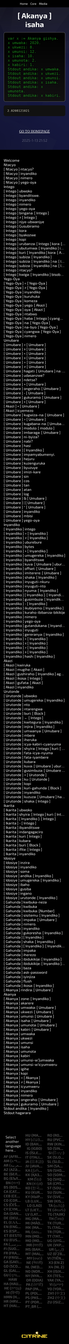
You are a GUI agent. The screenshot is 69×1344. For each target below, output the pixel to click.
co (6, 1200)
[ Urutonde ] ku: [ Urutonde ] (26, 779)
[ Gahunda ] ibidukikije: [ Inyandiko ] (33, 959)
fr (6, 1253)
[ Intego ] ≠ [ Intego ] (20, 217)
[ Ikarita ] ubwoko (18, 810)
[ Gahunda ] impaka (20, 950)
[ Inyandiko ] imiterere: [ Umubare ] (32, 573)
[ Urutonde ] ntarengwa (23, 709)
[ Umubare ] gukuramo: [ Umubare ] (32, 397)
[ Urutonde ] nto (17, 704)
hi (8, 1292)
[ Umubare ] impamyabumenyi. (29, 454)
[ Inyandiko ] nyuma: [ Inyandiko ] (31, 590)
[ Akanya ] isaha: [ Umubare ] (27, 1020)
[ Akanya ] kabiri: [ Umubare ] (27, 1029)
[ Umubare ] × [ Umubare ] (25, 401)
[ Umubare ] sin (16, 476)
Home (24, 3)
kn (28, 1183)
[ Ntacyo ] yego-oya (20, 182)
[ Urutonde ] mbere (19, 735)
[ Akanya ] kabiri (17, 1055)
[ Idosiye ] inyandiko (20, 867)
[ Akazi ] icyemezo (18, 410)
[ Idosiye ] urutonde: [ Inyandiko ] (30, 897)
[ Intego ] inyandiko (19, 200)
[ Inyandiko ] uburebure (23, 542)
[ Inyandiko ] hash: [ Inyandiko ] (29, 656)
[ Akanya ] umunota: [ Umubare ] (30, 1025)
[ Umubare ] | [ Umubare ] (24, 502)
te (49, 1210)
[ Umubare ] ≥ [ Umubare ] (25, 349)
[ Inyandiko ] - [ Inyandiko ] (25, 603)
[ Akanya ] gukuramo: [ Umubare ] (31, 1104)
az (6, 1169)
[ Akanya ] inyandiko (20, 1091)
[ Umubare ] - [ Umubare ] (24, 393)
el (6, 1222)
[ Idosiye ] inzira (17, 862)
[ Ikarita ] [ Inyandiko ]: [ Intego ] (30, 818)
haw (12, 1279)
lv (27, 1214)
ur (51, 1249)
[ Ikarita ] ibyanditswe (22, 827)
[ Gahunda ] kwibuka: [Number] (29, 911)
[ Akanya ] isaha (17, 1047)
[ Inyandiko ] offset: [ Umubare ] (30, 568)
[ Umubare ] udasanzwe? (24, 375)
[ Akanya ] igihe (16, 1069)
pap (28, 1289)
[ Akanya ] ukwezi (18, 1038)
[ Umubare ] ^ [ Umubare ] (24, 507)
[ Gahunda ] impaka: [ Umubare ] (30, 919)
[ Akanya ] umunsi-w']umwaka (29, 1060)
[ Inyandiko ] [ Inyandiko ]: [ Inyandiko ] (35, 595)
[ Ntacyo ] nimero (18, 178)
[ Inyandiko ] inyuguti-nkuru (26, 581)
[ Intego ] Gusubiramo (21, 226)
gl (6, 1270)
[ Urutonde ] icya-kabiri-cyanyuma (32, 744)
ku (27, 1192)
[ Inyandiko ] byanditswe (24, 559)
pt (27, 1302)
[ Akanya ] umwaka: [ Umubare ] (30, 1007)
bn (8, 1183)
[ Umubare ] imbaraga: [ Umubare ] (32, 432)
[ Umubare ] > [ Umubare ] (25, 344)
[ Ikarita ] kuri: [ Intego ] (23, 836)
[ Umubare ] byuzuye (21, 467)
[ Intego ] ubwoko (18, 191)
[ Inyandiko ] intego (19, 529)
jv (27, 1166)
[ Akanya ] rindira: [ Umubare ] (28, 990)
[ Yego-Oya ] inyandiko (22, 292)
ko (27, 1188)
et (6, 1235)
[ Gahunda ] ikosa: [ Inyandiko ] (29, 985)
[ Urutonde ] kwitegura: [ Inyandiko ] (33, 722)
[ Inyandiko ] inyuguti (21, 630)
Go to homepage (34, 131)
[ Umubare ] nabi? (18, 441)
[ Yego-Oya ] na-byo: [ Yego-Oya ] (31, 327)
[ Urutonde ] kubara (20, 761)
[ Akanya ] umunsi (18, 1042)
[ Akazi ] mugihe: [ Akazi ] (24, 669)
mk (28, 1227)
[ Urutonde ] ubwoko (20, 695)
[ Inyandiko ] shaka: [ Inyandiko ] (30, 577)
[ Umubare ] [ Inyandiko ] (24, 450)
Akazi (8, 660)
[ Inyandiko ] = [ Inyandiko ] (26, 533)
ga (6, 1262)
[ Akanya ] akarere (19, 1003)
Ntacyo (10, 164)
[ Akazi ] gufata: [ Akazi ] (23, 682)
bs (6, 1187)
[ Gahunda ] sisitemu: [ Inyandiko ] (32, 915)
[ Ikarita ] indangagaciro (23, 832)
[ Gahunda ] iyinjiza (19, 976)
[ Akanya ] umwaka (19, 1033)
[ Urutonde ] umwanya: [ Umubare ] (33, 731)
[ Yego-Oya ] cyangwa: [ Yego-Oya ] (32, 331)
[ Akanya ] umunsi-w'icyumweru (30, 1064)
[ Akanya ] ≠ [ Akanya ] (22, 1082)
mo (28, 1240)
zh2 (50, 1297)
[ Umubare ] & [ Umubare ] (25, 498)
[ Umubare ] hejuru (19, 458)
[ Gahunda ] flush (18, 981)
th (51, 1218)
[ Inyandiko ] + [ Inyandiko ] (26, 551)
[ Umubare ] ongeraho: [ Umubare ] (32, 388)
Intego (9, 186)
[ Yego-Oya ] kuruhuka (22, 296)
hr (6, 1301)
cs (6, 1204)
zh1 (51, 1293)
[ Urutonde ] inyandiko (22, 792)
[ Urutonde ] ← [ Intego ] (23, 717)
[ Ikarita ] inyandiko (19, 853)
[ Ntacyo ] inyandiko (20, 173)
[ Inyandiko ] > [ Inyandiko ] (26, 647)
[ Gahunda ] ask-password (25, 972)
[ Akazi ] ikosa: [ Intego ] (23, 678)
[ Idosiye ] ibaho (16, 884)
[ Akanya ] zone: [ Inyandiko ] (27, 998)
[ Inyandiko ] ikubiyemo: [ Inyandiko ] (34, 608)
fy (6, 1257)
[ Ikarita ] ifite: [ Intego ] (23, 849)
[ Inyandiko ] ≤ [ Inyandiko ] (26, 643)
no (28, 1271)
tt (49, 1236)
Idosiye (9, 858)
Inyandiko (12, 524)
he (6, 1288)
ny (27, 1275)
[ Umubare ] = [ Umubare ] (25, 362)
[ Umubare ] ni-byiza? (21, 437)
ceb (7, 1196)
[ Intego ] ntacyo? (18, 270)
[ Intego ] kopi (15, 239)
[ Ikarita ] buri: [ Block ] (22, 845)
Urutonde (11, 691)
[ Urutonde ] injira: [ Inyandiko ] (29, 726)
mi (27, 1223)
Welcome (12, 160)
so (49, 1174)
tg (50, 1214)
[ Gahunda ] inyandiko (22, 928)
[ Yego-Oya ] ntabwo (20, 314)
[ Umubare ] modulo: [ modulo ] (29, 428)
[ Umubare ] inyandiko (22, 511)
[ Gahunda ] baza (17, 968)
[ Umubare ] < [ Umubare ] (25, 353)
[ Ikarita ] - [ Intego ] (20, 823)
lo (29, 1205)
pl (27, 1293)
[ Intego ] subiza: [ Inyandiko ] (28, 257)
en (6, 1226)
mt (28, 1253)
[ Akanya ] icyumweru (21, 1086)
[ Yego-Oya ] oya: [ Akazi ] (24, 309)
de (6, 1218)
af (6, 1156)
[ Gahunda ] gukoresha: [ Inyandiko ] (33, 933)
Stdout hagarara (17, 1112)
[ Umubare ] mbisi (18, 516)
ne (28, 1262)
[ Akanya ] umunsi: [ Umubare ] (29, 1016)
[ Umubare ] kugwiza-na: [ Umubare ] (34, 415)
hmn (8, 1297)
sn (49, 1170)
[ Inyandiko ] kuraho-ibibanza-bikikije (34, 612)
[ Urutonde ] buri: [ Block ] (24, 713)
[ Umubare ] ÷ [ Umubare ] (25, 419)
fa (6, 1244)
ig (28, 1148)
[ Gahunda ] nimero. (20, 924)
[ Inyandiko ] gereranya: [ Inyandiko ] (34, 634)
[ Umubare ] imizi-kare (22, 472)
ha (6, 1283)
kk (27, 1174)
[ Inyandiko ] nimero (20, 616)
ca (6, 1191)
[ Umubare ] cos (16, 480)
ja (27, 1161)
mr (29, 1245)
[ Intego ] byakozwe (20, 235)
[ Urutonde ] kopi (17, 783)
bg (6, 1178)
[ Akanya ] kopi (16, 1073)
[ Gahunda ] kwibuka (20, 906)
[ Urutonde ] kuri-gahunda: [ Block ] (32, 788)
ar (6, 1165)
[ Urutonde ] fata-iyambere (26, 757)
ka (27, 1170)
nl (27, 1267)
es (6, 1231)
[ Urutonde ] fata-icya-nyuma (28, 753)
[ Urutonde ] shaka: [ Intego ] (27, 801)
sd (49, 1148)
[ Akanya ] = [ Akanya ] (22, 1077)
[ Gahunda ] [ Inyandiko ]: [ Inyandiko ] (35, 946)
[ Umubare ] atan (17, 489)
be (6, 1174)
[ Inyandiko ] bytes (19, 546)
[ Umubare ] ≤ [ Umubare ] (25, 358)
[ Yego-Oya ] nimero (20, 336)
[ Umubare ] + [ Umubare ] (25, 384)
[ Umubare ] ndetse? (20, 379)
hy (27, 1139)
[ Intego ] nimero (17, 204)
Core (33, 3)
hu (28, 1135)
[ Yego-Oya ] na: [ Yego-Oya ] (27, 322)
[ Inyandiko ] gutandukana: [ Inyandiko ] (36, 625)
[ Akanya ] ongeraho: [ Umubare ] (31, 1099)
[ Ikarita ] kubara (17, 840)
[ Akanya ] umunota (20, 1051)
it (27, 1157)
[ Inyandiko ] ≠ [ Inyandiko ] (26, 537)
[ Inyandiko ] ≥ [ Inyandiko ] (26, 652)
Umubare (11, 340)
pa (28, 1284)
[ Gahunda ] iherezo (20, 954)
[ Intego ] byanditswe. (22, 195)
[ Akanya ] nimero (18, 1095)
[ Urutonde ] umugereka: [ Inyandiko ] (34, 700)
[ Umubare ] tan (16, 485)
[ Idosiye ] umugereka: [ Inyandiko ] (32, 880)
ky (27, 1196)
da (6, 1213)
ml (28, 1232)
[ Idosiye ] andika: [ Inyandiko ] (28, 875)
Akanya (10, 994)
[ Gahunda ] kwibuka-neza (25, 902)
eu (6, 1240)
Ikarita (9, 805)
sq (49, 1179)
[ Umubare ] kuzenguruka (24, 463)
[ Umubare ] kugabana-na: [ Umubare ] (35, 423)
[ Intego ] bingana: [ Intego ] (26, 213)
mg (28, 1218)
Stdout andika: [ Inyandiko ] (26, 1108)
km (30, 1179)
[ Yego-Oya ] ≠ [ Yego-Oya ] (25, 287)
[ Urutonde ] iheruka (20, 739)
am (6, 1161)
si (50, 1153)
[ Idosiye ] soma (16, 871)
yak (50, 1280)
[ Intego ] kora (15, 230)
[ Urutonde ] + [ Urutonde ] (25, 774)
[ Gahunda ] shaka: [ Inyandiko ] (29, 941)
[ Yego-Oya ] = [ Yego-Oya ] (25, 283)
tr (49, 1232)
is (27, 1153)
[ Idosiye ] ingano (18, 893)
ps (27, 1297)
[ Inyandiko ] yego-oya (22, 621)
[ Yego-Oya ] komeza (20, 300)
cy (6, 1209)
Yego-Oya (12, 279)
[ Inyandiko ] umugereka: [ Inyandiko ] (34, 555)
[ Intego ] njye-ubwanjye (24, 221)
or (28, 1280)
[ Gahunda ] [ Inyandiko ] (24, 937)
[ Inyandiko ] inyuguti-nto (25, 586)
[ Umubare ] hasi (17, 445)
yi (51, 1284)
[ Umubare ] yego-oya (22, 520)
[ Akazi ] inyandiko (18, 687)
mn (28, 1236)
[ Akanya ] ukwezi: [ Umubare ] (28, 1012)
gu (6, 1275)
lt (27, 1210)
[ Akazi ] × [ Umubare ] (21, 406)
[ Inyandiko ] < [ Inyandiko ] (26, 638)
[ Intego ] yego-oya (19, 208)
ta (50, 1205)
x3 (51, 1262)
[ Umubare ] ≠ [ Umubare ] (25, 366)
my (29, 1258)
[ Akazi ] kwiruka (17, 665)
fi (5, 1248)
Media (43, 3)
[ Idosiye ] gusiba (17, 889)
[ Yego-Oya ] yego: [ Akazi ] (25, 305)
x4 (50, 1267)
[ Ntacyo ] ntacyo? (19, 169)
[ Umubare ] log (16, 494)
